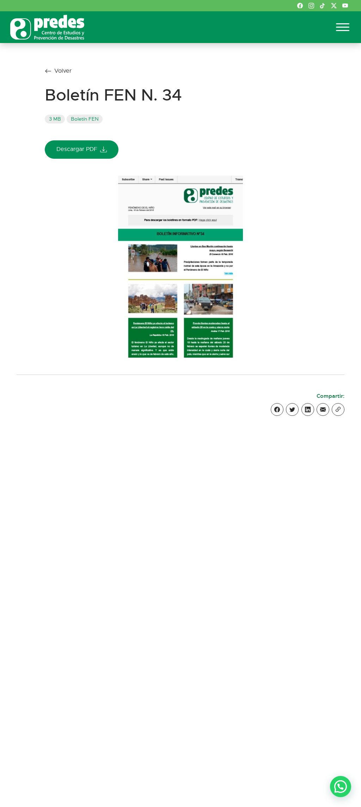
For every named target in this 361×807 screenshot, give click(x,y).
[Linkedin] (307, 409)
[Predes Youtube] (345, 5)
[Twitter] (292, 409)
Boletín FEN (85, 119)
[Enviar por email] (323, 409)
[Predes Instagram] (311, 5)
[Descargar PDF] (180, 266)
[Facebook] (277, 409)
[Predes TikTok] (322, 5)
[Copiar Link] (338, 409)
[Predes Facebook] (300, 5)
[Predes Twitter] (333, 5)
